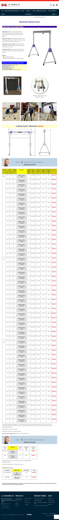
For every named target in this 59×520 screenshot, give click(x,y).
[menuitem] (13, 10)
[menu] (29, 12)
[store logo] (10, 5)
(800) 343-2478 (30, 165)
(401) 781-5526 (6, 506)
